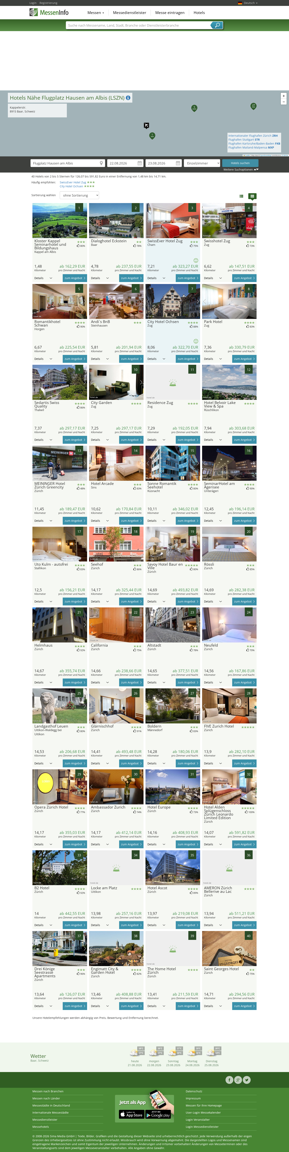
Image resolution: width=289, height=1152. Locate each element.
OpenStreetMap (265, 155)
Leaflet (247, 155)
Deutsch (250, 3)
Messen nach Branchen (48, 1091)
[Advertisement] (144, 60)
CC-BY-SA (285, 155)
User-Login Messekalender (203, 1112)
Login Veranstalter (198, 1119)
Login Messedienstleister (202, 1127)
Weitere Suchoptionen (238, 169)
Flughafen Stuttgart (244, 139)
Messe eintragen (170, 12)
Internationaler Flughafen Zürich (253, 135)
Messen (94, 12)
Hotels (199, 12)
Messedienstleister (129, 12)
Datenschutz (194, 1091)
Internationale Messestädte (50, 1112)
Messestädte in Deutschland (51, 1105)
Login (33, 3)
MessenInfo (49, 12)
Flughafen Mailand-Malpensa (251, 147)
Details (38, 278)
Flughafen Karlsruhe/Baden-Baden (254, 143)
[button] (144, 123)
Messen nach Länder (46, 1098)
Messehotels (40, 1127)
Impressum (193, 1098)
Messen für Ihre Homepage (204, 1105)
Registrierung (48, 3)
